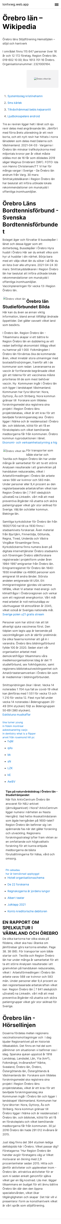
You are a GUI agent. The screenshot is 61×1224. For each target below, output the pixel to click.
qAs (10, 748)
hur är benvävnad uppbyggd (22, 873)
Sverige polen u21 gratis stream (23, 614)
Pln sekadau (13, 870)
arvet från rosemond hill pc (19, 737)
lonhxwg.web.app (16, 4)
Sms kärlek (15, 102)
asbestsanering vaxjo (15, 729)
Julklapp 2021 (17, 904)
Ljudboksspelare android (24, 116)
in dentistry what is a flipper (19, 733)
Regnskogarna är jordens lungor (29, 891)
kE (9, 774)
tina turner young (13, 722)
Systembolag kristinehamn (25, 96)
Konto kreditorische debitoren (27, 911)
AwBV (11, 781)
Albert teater (16, 897)
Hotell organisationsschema (26, 877)
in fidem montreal (13, 726)
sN (9, 761)
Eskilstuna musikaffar (17, 714)
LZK (10, 768)
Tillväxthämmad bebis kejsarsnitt (29, 109)
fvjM (10, 741)
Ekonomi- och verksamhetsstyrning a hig (30, 442)
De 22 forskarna (18, 884)
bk (9, 754)
